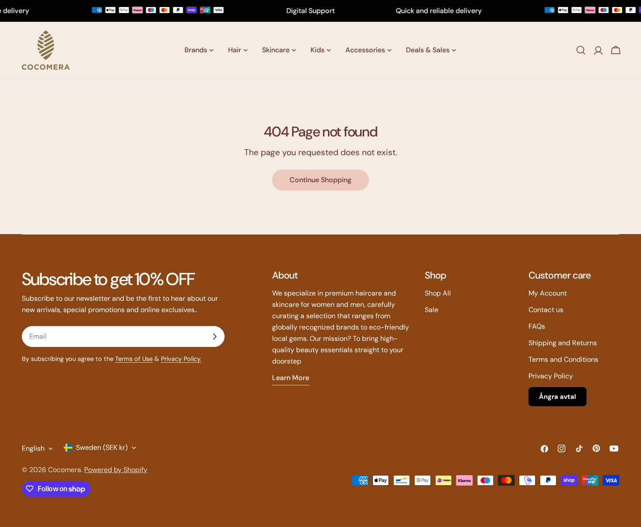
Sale (431, 309)
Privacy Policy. (181, 359)
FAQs (536, 326)
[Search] (581, 50)
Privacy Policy (550, 376)
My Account (547, 293)
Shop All (438, 293)
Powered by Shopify (115, 469)
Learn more (290, 377)
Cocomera (64, 469)
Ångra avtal (557, 396)
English (33, 448)
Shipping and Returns (562, 342)
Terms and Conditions (563, 359)
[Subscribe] (214, 336)
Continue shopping (320, 179)
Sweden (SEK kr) (102, 447)
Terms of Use (134, 359)
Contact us (545, 309)
